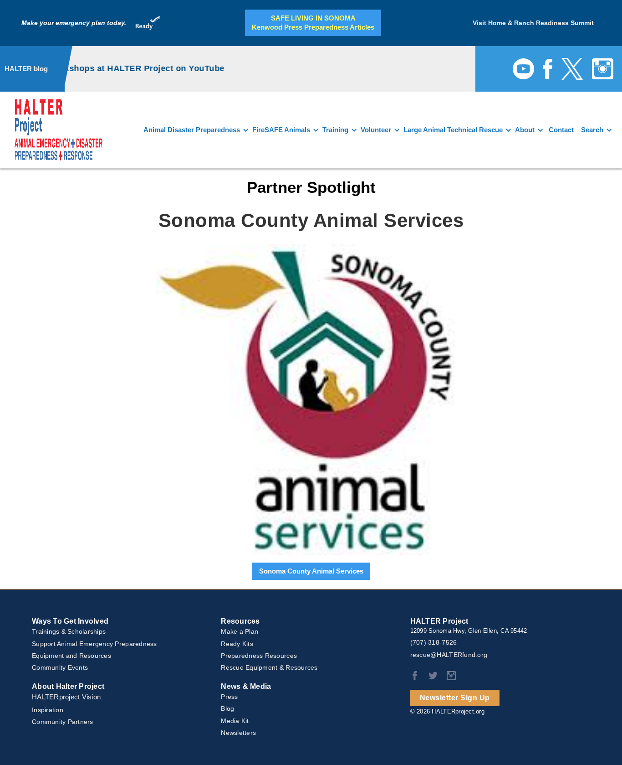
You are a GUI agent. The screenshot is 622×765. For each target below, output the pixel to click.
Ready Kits (237, 643)
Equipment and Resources (71, 655)
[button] (195, 130)
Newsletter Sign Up (455, 698)
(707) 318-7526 (433, 642)
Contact (561, 130)
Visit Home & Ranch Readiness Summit (533, 22)
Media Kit (235, 720)
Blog (227, 708)
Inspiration (47, 709)
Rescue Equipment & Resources (269, 667)
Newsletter (238, 732)
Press (229, 696)
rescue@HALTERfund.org (448, 654)
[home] (58, 130)
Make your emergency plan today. (73, 22)
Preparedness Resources (259, 655)
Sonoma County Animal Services (311, 571)
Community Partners (62, 721)
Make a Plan (239, 631)
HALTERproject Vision (66, 697)
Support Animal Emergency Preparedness (94, 643)
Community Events (60, 667)
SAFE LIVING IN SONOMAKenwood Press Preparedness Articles (313, 23)
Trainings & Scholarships (69, 631)
